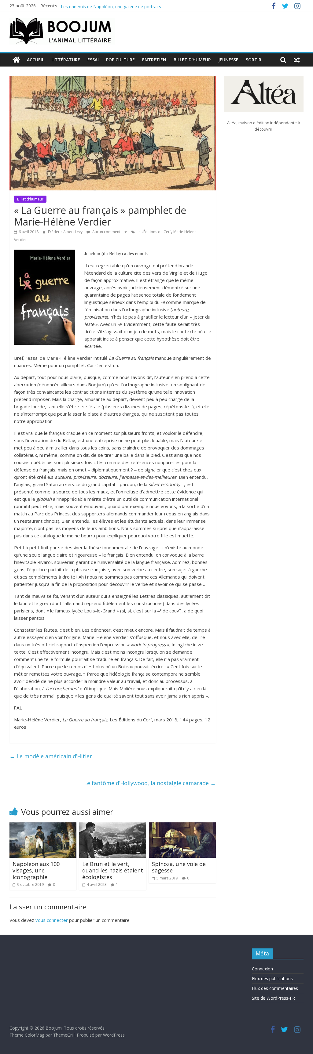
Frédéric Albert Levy (65, 231)
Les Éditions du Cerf (154, 231)
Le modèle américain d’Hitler (50, 756)
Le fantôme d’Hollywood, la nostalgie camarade (150, 783)
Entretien (154, 60)
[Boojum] (16, 59)
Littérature (65, 60)
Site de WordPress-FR (273, 998)
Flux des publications (272, 978)
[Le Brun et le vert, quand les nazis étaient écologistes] (112, 826)
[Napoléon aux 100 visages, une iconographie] (43, 826)
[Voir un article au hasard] (297, 59)
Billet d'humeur (30, 199)
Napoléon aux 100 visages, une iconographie (36, 870)
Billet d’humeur (192, 60)
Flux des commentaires (275, 988)
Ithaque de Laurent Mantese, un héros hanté (105, 6)
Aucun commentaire (109, 231)
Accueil (35, 60)
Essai (93, 60)
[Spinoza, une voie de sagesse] (182, 826)
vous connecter (51, 920)
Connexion (262, 969)
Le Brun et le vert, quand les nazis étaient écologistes (112, 870)
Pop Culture (120, 60)
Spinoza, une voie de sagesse (179, 867)
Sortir (253, 60)
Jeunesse (228, 60)
